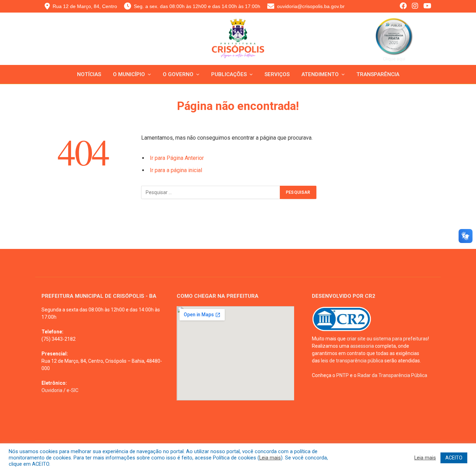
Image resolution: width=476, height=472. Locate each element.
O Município (129, 74)
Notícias (89, 74)
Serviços (277, 74)
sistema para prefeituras (400, 338)
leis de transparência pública (352, 360)
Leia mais (270, 458)
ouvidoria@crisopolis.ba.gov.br (311, 6)
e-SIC (72, 390)
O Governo (178, 74)
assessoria (362, 346)
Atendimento (320, 74)
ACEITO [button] (453, 457)
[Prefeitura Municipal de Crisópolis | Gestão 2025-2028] (238, 44)
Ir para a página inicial (176, 170)
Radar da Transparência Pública (392, 375)
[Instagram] (415, 6)
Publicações (229, 74)
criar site (356, 338)
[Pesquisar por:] (211, 192)
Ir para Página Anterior (177, 158)
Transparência (377, 74)
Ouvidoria (51, 390)
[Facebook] (403, 6)
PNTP (342, 375)
